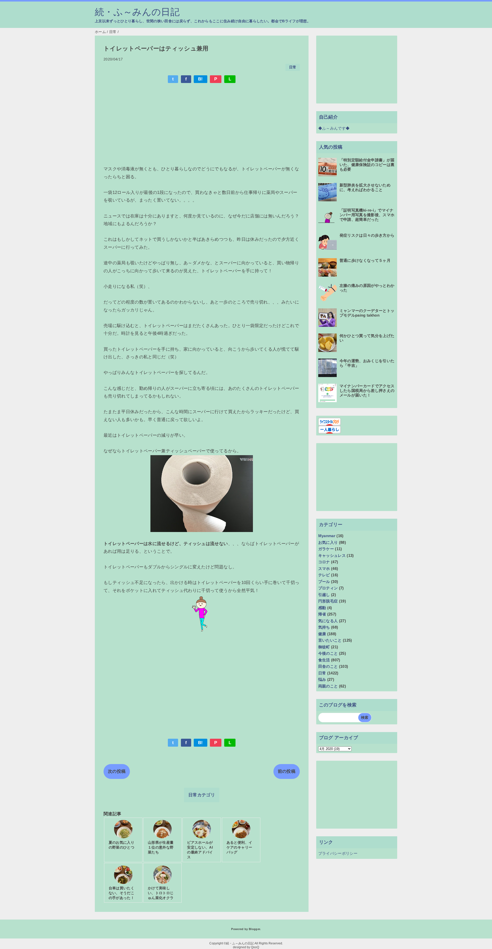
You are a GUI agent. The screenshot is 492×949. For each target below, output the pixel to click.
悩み (322, 679)
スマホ (324, 568)
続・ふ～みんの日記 (137, 12)
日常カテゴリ (201, 794)
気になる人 (328, 621)
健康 (322, 634)
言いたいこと (330, 640)
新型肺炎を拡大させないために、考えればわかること (365, 187)
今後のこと (328, 653)
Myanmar (326, 536)
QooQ (255, 947)
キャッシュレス (332, 555)
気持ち (324, 627)
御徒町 (324, 647)
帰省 (322, 614)
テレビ (324, 575)
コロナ (324, 562)
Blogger (254, 929)
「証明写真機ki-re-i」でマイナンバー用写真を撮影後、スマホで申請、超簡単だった (367, 215)
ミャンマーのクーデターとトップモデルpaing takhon (367, 312)
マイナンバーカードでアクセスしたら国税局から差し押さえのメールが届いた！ (367, 390)
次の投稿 (117, 771)
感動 (322, 608)
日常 (292, 67)
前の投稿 (286, 771)
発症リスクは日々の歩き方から (367, 235)
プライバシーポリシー (337, 853)
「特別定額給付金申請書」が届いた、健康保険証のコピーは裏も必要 (367, 164)
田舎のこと (328, 666)
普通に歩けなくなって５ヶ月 (365, 260)
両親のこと (328, 686)
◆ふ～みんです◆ (334, 128)
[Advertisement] (202, 125)
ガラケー (326, 549)
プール (324, 581)
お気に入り (328, 542)
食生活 (324, 660)
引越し (324, 594)
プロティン (328, 588)
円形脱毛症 (328, 601)
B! (200, 79)
